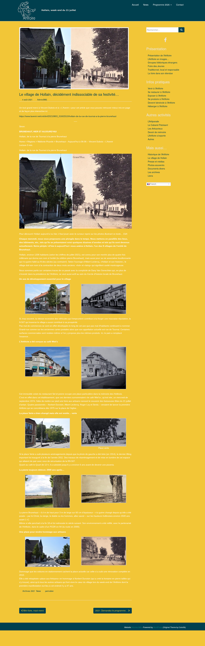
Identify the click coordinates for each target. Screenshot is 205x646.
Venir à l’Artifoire (155, 88)
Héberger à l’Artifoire (157, 106)
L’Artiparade (153, 121)
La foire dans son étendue (160, 73)
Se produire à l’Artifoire (158, 99)
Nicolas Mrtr (137, 627)
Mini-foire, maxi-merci (33, 610)
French (153, 184)
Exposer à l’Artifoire (157, 95)
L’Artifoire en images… (158, 59)
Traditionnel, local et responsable (163, 69)
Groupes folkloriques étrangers (162, 62)
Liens (150, 175)
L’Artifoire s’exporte (157, 135)
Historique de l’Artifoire (158, 154)
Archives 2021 (29, 591)
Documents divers (156, 168)
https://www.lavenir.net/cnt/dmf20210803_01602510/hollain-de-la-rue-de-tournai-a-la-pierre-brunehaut (67, 116)
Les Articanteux (155, 128)
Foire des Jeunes (156, 66)
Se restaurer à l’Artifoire (159, 91)
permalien (49, 591)
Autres (151, 139)
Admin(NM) (42, 99)
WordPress (157, 627)
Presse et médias (156, 161)
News (38, 591)
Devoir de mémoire (157, 132)
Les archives (154, 172)
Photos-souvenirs (156, 165)
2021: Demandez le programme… (111, 610)
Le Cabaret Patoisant (158, 124)
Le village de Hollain (157, 157)
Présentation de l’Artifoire (160, 55)
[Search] (181, 29)
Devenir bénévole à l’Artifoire (161, 102)
